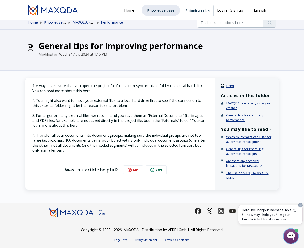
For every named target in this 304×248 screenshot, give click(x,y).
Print (230, 85)
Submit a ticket (197, 10)
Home (33, 22)
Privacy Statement (145, 240)
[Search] (269, 23)
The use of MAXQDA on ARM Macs (247, 175)
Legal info (120, 240)
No (135, 170)
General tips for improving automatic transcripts (244, 151)
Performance (112, 22)
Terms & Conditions (176, 240)
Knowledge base (57, 22)
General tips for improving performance (244, 117)
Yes (158, 170)
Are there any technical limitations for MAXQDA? (244, 163)
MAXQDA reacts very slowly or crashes (248, 105)
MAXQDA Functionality (91, 22)
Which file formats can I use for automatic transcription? (248, 139)
